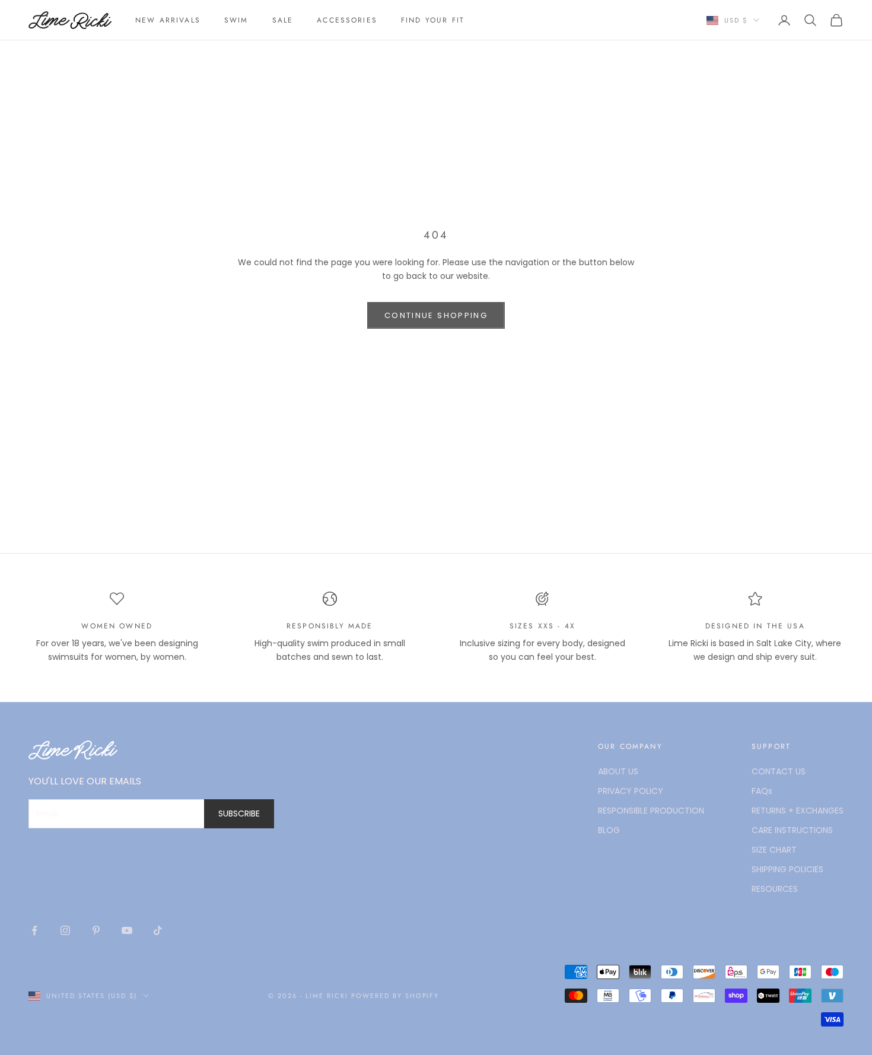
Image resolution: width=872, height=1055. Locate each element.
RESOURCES (775, 889)
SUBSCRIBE (239, 813)
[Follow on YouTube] (127, 930)
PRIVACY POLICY (630, 791)
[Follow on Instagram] (65, 930)
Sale (283, 20)
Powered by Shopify (395, 995)
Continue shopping (436, 315)
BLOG (609, 830)
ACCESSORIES (347, 20)
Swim (236, 20)
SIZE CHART (774, 850)
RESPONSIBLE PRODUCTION (651, 810)
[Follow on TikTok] (158, 930)
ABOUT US (618, 771)
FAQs (762, 791)
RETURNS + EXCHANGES (798, 810)
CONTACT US (779, 771)
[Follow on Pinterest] (96, 930)
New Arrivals (168, 20)
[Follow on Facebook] (34, 930)
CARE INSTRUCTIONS (792, 830)
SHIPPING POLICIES (787, 869)
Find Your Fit (432, 20)
